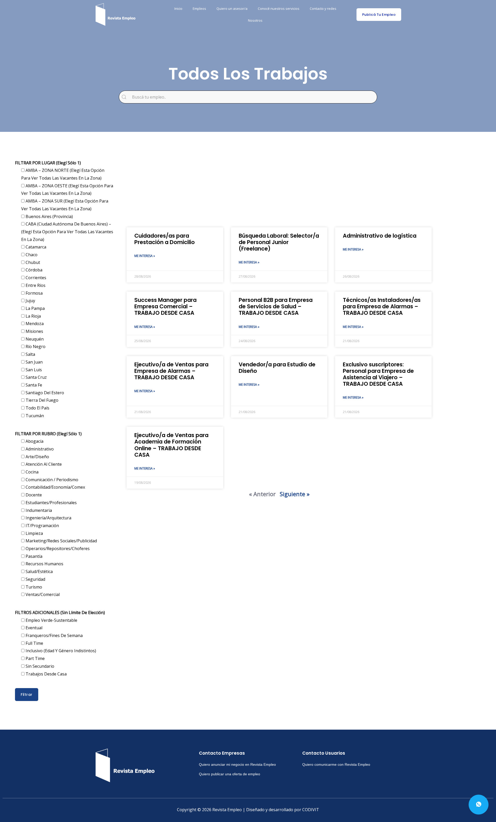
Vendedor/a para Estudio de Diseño (277, 368)
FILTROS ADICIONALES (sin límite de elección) (60, 612)
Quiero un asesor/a (231, 8)
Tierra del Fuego (41, 400)
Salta (30, 354)
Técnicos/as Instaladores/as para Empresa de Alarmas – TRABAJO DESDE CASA (382, 306)
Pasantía (33, 556)
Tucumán (34, 415)
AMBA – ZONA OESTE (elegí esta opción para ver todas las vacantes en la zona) (67, 189)
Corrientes (35, 277)
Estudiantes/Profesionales (51, 502)
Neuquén (34, 339)
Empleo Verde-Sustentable (51, 620)
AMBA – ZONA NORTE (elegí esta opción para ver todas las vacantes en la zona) (62, 174)
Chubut (32, 262)
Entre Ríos (35, 285)
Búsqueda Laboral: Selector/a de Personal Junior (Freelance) (279, 242)
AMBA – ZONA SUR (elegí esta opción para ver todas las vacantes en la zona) (64, 205)
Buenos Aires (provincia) (49, 216)
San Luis (33, 370)
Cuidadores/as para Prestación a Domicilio (164, 239)
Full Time (34, 643)
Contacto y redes (323, 8)
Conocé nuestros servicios (278, 8)
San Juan (34, 362)
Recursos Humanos (44, 564)
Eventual (33, 628)
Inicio (178, 8)
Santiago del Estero (44, 393)
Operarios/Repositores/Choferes (57, 548)
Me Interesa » (144, 256)
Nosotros (255, 20)
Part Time (35, 658)
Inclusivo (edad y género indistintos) (60, 651)
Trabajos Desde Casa (46, 674)
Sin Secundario (39, 666)
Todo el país (37, 408)
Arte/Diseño (37, 457)
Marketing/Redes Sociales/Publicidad (61, 541)
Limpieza (34, 533)
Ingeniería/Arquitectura (48, 518)
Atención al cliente (43, 464)
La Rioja (33, 316)
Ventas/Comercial (42, 594)
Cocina (31, 472)
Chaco (31, 254)
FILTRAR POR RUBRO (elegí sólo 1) (48, 434)
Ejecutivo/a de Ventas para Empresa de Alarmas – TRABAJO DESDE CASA (171, 371)
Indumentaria (38, 510)
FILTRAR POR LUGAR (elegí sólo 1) (48, 163)
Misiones (34, 331)
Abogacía (34, 441)
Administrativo (39, 449)
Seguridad (35, 579)
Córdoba (33, 270)
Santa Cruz (36, 377)
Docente (33, 495)
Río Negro (35, 346)
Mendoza (34, 323)
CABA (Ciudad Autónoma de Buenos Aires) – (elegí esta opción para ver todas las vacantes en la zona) (67, 231)
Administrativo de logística (379, 235)
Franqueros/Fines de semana (54, 635)
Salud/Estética (39, 571)
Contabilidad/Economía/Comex (55, 487)
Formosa (34, 293)
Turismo (33, 587)
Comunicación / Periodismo (51, 479)
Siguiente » (294, 494)
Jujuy (30, 300)
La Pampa (35, 308)
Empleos (199, 8)
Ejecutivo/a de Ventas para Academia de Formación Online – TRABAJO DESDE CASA (171, 444)
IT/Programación (42, 525)
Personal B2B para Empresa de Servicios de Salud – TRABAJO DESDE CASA (276, 306)
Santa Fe (33, 385)
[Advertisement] (279, 186)
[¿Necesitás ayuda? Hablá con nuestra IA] (478, 804)
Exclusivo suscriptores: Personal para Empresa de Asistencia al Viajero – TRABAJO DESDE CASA (378, 374)
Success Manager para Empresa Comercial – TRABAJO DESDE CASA (165, 306)
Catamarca (35, 247)
